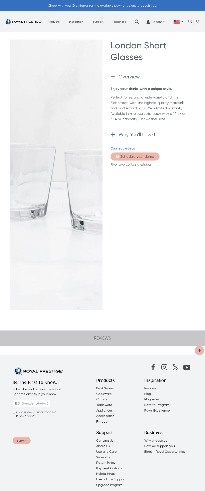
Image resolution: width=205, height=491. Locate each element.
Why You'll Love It (138, 134)
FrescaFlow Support (111, 479)
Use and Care (106, 451)
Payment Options (109, 468)
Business (120, 21)
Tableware (104, 405)
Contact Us (105, 440)
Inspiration (76, 21)
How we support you (160, 446)
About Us (103, 446)
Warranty (103, 457)
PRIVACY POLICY (25, 416)
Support (98, 21)
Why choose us (156, 440)
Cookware (104, 394)
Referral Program (156, 405)
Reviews (102, 338)
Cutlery (101, 399)
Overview (129, 77)
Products (54, 21)
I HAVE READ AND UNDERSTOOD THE (36, 412)
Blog (147, 394)
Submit (21, 440)
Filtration (102, 421)
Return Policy (105, 463)
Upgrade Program (109, 485)
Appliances (104, 410)
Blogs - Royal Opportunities (165, 451)
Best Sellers (105, 388)
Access (157, 22)
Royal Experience (157, 410)
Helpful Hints (105, 474)
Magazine (152, 399)
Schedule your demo (137, 156)
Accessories (105, 416)
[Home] (23, 21)
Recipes (150, 388)
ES (197, 21)
